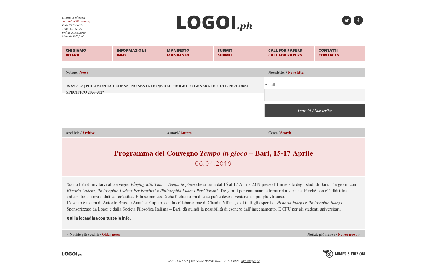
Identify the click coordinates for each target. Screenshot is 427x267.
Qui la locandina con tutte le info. (99, 218)
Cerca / (279, 132)
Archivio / (80, 132)
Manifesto (178, 52)
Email (269, 84)
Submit (225, 52)
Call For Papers (285, 52)
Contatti (329, 52)
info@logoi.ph (250, 261)
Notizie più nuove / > (333, 234)
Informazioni (131, 52)
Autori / (179, 132)
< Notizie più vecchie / (93, 234)
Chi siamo (76, 52)
